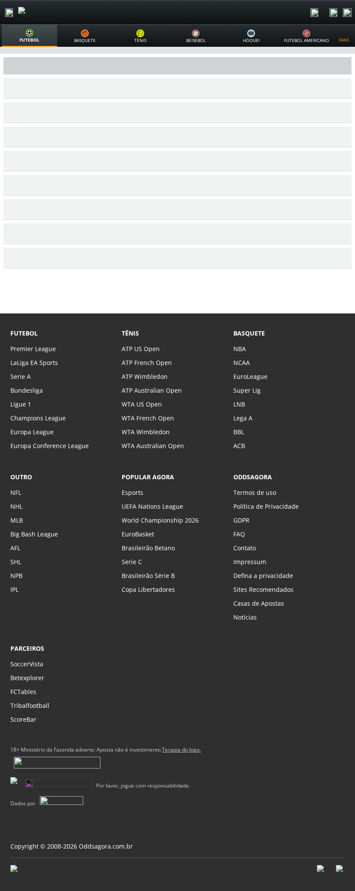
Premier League (33, 349)
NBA (239, 349)
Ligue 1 (20, 404)
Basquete (249, 333)
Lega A (242, 418)
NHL (16, 506)
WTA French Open (148, 418)
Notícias (245, 617)
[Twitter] (340, 873)
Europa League (32, 432)
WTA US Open (142, 404)
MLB (16, 520)
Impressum (249, 562)
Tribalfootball (29, 705)
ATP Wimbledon (145, 376)
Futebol (24, 333)
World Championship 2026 (160, 520)
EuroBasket (138, 534)
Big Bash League (34, 534)
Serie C (132, 562)
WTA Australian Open (153, 446)
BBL (238, 432)
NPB (16, 575)
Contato (244, 548)
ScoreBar (23, 719)
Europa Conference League (49, 446)
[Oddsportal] (46, 12)
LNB (239, 404)
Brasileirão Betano (148, 548)
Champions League (38, 418)
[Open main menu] (9, 12)
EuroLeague (250, 376)
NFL (15, 492)
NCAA (241, 362)
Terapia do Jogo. (181, 749)
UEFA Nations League (152, 506)
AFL (15, 548)
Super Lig (247, 390)
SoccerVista (26, 664)
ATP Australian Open (152, 390)
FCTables (23, 692)
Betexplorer (27, 678)
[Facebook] (321, 873)
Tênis (130, 333)
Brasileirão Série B (148, 575)
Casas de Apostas (258, 603)
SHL (15, 562)
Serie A (20, 376)
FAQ (239, 534)
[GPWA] (22, 870)
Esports (132, 492)
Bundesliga (26, 390)
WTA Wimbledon (146, 432)
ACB (239, 446)
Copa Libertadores (148, 589)
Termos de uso (254, 492)
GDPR (241, 520)
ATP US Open (141, 349)
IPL (14, 589)
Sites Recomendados (263, 589)
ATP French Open (147, 362)
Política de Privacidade (266, 506)
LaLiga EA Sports (34, 362)
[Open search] (314, 12)
